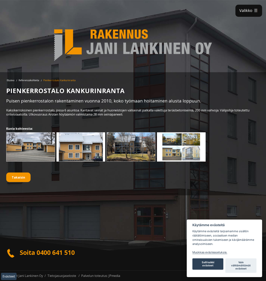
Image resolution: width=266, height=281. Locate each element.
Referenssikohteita (29, 80)
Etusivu (10, 80)
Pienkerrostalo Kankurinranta (59, 80)
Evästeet (9, 276)
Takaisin (18, 177)
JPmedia (114, 276)
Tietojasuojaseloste (61, 276)
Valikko (246, 10)
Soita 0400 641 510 (46, 252)
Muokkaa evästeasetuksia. (209, 252)
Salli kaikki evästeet (208, 264)
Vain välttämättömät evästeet (241, 265)
